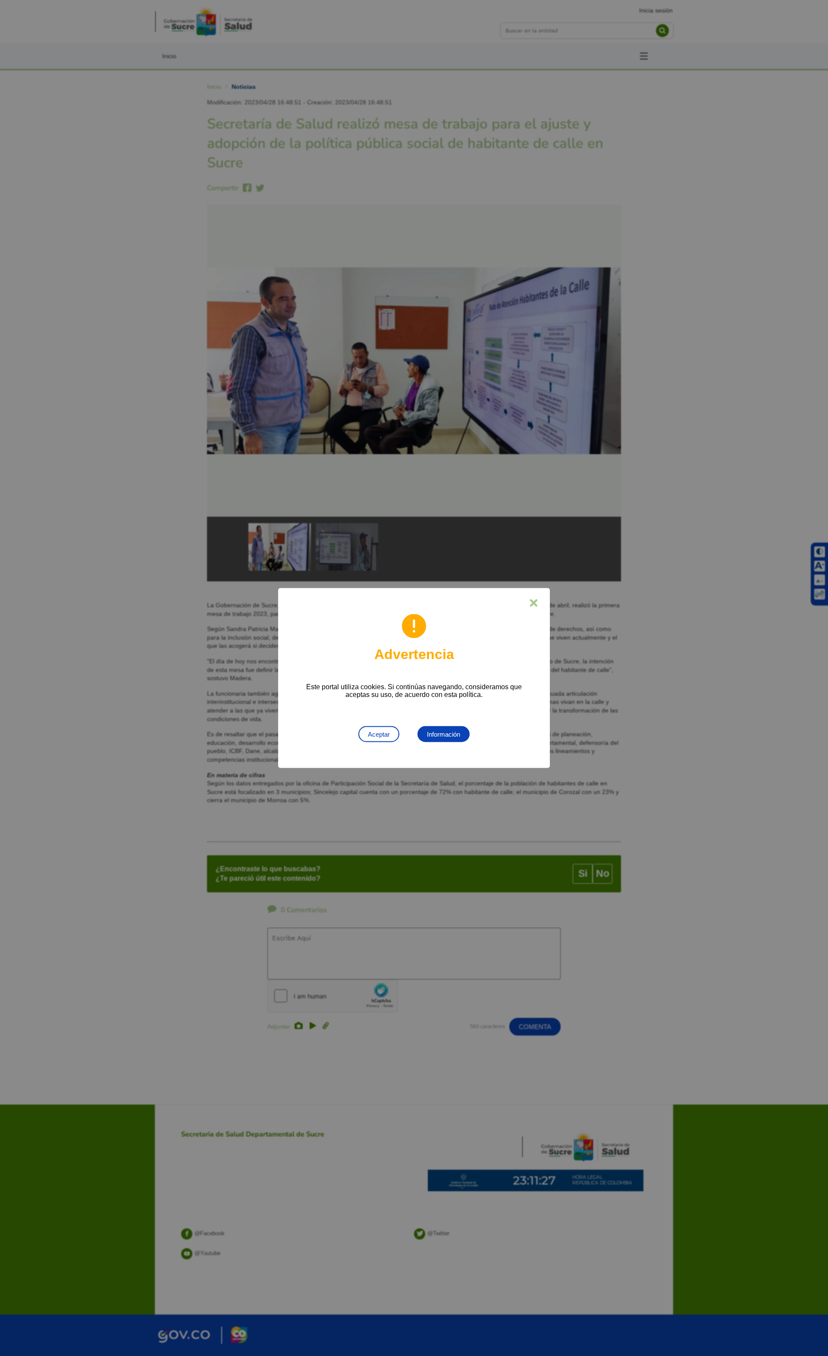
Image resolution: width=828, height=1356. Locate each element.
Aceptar (379, 734)
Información (443, 734)
